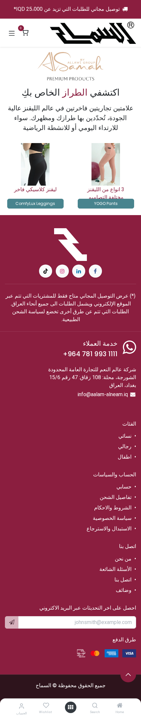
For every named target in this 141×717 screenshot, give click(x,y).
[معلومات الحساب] (21, 706)
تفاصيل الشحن (115, 497)
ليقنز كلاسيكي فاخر (35, 189)
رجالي (124, 446)
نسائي (124, 436)
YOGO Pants (106, 203)
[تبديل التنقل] (12, 33)
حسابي (123, 487)
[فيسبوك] (95, 271)
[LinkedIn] (78, 271)
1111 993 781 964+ (90, 353)
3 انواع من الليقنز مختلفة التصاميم (105, 193)
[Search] (95, 706)
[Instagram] (62, 271)
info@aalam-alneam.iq (102, 394)
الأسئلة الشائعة (115, 569)
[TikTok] (45, 271)
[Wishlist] (46, 706)
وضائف (123, 590)
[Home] (120, 706)
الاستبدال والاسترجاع (109, 528)
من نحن (123, 559)
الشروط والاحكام (112, 508)
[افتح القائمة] (70, 707)
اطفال (124, 457)
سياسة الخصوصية (112, 518)
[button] (128, 674)
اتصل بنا (122, 580)
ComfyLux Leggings (35, 203)
